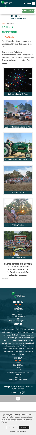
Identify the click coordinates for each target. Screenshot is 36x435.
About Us (18, 370)
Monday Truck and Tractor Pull (18, 159)
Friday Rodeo (18, 225)
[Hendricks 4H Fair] (7, 3)
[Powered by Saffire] (23, 392)
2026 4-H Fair (18, 365)
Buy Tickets (29, 11)
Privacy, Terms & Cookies (18, 379)
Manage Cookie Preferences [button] (18, 431)
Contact (18, 375)
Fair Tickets (9, 37)
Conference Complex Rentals (18, 372)
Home (3, 23)
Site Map (18, 377)
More (27, 70)
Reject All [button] (11, 427)
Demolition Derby (18, 258)
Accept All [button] (24, 427)
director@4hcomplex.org (18, 321)
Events (18, 367)
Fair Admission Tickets (18, 94)
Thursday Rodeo (18, 192)
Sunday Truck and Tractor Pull (18, 127)
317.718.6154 (18, 309)
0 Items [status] (28, 3)
